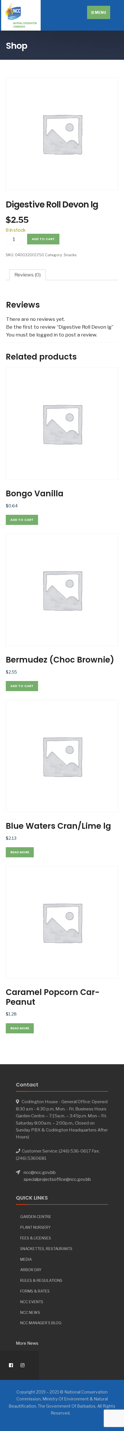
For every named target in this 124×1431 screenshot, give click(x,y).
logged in (47, 335)
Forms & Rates (35, 1291)
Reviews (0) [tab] (27, 275)
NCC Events (31, 1301)
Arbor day (31, 1269)
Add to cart (43, 239)
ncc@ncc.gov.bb (40, 1172)
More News (27, 1343)
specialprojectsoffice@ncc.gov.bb (57, 1179)
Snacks (70, 254)
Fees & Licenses (35, 1238)
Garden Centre (35, 1216)
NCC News (30, 1312)
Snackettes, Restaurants (46, 1248)
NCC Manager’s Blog (40, 1322)
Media (26, 1259)
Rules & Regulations (41, 1280)
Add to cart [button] (21, 519)
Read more (19, 852)
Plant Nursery (35, 1227)
